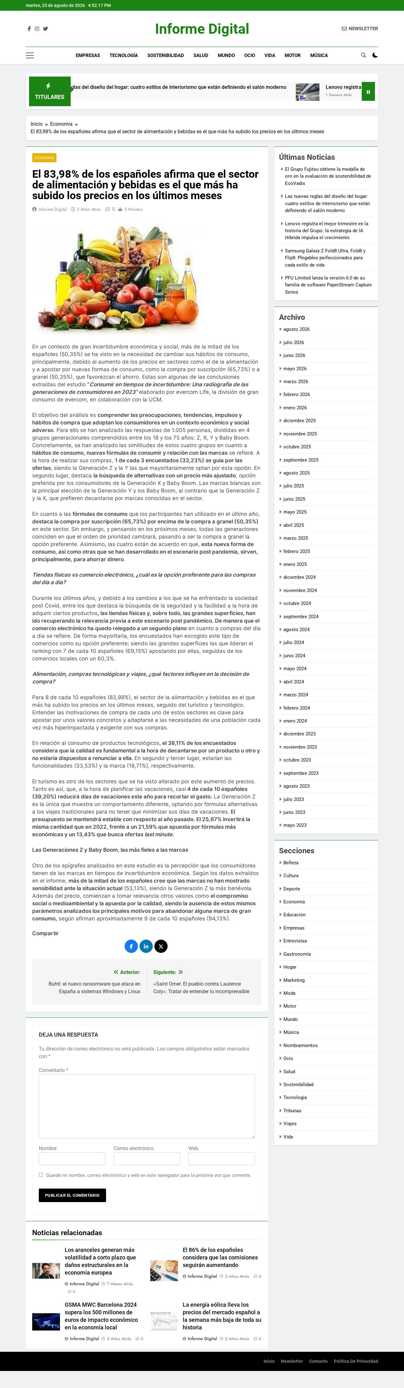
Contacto (318, 1361)
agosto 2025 (296, 473)
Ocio (249, 55)
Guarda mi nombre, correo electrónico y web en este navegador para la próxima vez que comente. (149, 1175)
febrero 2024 (296, 708)
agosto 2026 (296, 329)
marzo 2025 (295, 538)
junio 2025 (294, 499)
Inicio (269, 1361)
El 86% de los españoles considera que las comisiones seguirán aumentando (220, 1257)
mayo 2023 (294, 825)
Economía (44, 157)
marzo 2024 (295, 695)
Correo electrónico (134, 1148)
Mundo (226, 55)
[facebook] (29, 29)
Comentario (53, 1070)
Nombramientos (300, 1045)
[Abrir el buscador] (363, 55)
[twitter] (45, 29)
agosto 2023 (296, 786)
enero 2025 (295, 564)
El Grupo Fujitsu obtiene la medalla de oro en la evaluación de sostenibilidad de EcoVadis (328, 176)
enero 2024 (295, 721)
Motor (293, 55)
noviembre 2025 (300, 434)
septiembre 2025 (300, 460)
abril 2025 (293, 525)
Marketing (294, 980)
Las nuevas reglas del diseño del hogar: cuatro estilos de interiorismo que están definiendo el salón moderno (128, 87)
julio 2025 (293, 486)
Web (193, 1148)
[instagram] (37, 29)
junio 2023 (294, 812)
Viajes (290, 1123)
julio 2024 (293, 642)
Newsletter (292, 1361)
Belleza (291, 863)
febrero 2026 (296, 394)
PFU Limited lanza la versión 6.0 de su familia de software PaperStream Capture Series (328, 285)
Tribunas (292, 1111)
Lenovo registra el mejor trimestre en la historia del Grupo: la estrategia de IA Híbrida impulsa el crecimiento (326, 231)
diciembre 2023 (299, 734)
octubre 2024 (297, 603)
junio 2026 (294, 355)
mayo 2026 (294, 368)
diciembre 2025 (299, 420)
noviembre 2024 (300, 590)
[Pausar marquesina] (368, 91)
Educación (294, 915)
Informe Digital (202, 28)
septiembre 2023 (300, 773)
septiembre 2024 (300, 616)
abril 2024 (293, 682)
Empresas (88, 55)
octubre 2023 (297, 760)
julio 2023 (293, 799)
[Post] (161, 946)
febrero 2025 (296, 551)
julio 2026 (293, 342)
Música (319, 55)
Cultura (291, 875)
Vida (269, 55)
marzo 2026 (295, 381)
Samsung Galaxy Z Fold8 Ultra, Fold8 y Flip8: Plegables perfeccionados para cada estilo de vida (325, 258)
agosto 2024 (296, 629)
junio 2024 (294, 656)
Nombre (47, 1148)
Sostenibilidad (165, 55)
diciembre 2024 (299, 577)
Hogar (289, 967)
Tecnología (124, 55)
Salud (200, 55)
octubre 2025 (297, 447)
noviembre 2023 (300, 747)
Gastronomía (297, 954)
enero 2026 (295, 408)
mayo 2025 (294, 512)
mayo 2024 (294, 668)
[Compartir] (131, 946)
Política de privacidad (356, 1361)
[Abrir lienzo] (30, 55)
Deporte (291, 889)
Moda (289, 993)
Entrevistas (295, 941)
